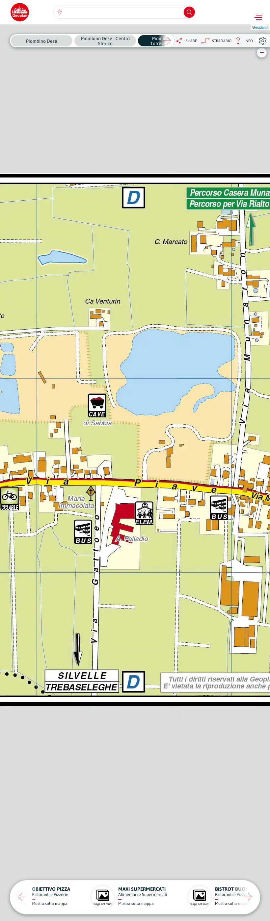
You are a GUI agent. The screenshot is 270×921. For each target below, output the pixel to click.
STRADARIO (221, 41)
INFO (242, 42)
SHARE (191, 41)
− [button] (262, 52)
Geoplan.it (260, 27)
